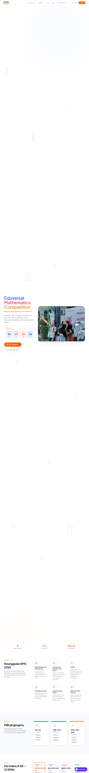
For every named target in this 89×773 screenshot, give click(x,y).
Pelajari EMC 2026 (13, 350)
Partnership (61, 2)
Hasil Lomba (51, 3)
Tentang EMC (31, 3)
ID (75, 2)
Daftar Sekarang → (13, 344)
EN (72, 2)
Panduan (40, 2)
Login (82, 2)
